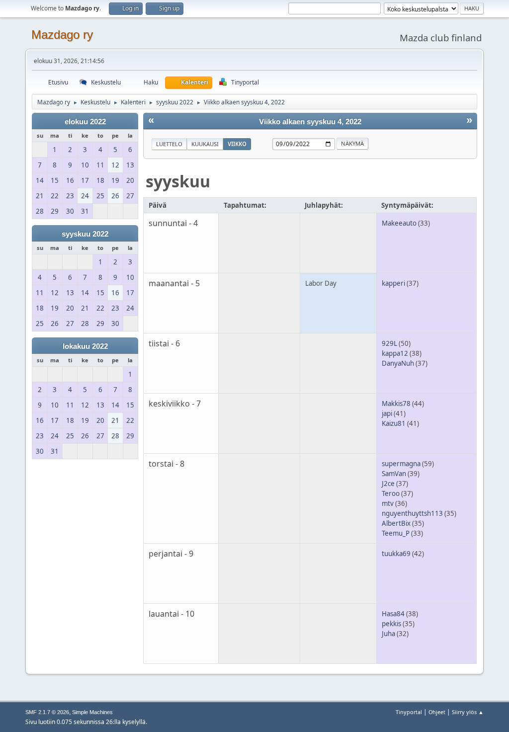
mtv (388, 503)
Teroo (391, 493)
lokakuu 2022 (85, 346)
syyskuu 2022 (85, 234)
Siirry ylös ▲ (468, 712)
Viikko (237, 144)
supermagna (401, 463)
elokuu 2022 (85, 122)
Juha (388, 633)
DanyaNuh (398, 363)
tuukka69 (396, 553)
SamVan (394, 473)
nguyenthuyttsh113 (412, 513)
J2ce (388, 483)
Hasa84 (393, 613)
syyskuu (178, 181)
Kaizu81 (394, 423)
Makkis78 (396, 403)
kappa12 (395, 353)
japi (387, 413)
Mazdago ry (62, 34)
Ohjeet (436, 712)
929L (389, 343)
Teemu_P (396, 533)
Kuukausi (205, 144)
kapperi (393, 283)
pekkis (391, 623)
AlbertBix (396, 523)
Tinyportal (409, 712)
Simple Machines (92, 712)
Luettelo (169, 144)
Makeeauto (399, 223)
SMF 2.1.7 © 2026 (47, 712)
